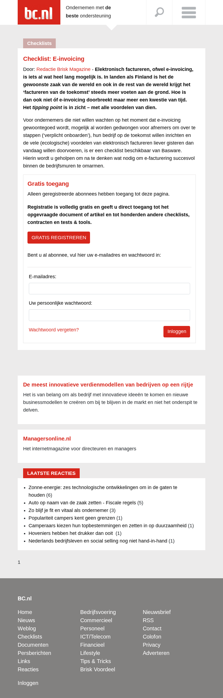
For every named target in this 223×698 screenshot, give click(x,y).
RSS (148, 620)
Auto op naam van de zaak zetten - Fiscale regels (82, 502)
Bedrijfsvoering (98, 612)
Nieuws (26, 620)
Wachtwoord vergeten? (54, 329)
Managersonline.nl (47, 439)
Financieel (92, 645)
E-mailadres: (42, 276)
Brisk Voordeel (97, 669)
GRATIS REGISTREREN (59, 237)
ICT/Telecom (95, 637)
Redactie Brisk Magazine (63, 69)
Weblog (27, 628)
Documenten (33, 645)
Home (25, 612)
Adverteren (156, 653)
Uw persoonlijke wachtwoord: (60, 303)
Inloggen (28, 683)
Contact (152, 628)
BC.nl (25, 598)
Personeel (92, 628)
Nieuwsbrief (157, 612)
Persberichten (34, 653)
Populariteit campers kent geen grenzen (72, 518)
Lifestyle (90, 653)
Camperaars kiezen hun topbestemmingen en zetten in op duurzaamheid (108, 525)
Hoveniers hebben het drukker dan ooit (71, 533)
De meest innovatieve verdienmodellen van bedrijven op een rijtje (108, 385)
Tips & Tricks (95, 661)
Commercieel (96, 620)
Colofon (152, 637)
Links (24, 661)
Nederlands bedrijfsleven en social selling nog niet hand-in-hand (98, 541)
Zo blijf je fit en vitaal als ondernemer (68, 510)
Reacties (28, 669)
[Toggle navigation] (189, 12)
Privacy (151, 645)
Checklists (30, 637)
